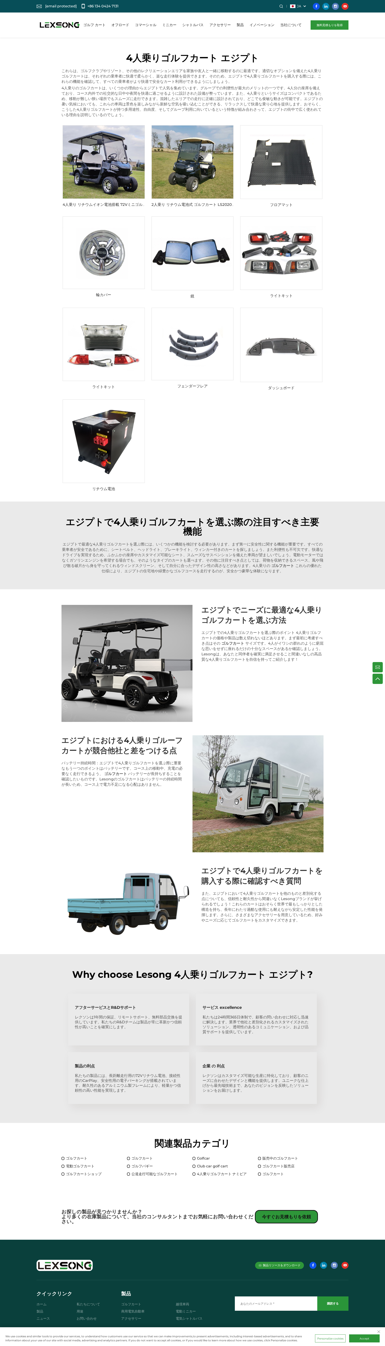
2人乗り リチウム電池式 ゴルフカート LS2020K (193, 204)
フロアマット (281, 205)
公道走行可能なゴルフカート (154, 1174)
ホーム (42, 1304)
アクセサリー (220, 25)
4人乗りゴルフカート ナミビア (222, 1174)
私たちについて (88, 1304)
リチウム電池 (103, 489)
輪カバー (103, 295)
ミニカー (169, 25)
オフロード (120, 25)
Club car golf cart (212, 1166)
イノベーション (262, 25)
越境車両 (182, 1304)
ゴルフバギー (142, 1166)
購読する (333, 1303)
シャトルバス (193, 25)
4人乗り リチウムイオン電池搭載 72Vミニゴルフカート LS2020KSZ (121, 204)
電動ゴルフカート (80, 1166)
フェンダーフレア (192, 386)
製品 (240, 25)
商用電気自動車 (133, 1311)
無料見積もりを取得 (330, 25)
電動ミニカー (186, 1311)
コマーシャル (145, 25)
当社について (291, 25)
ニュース (43, 1318)
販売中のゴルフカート (280, 1158)
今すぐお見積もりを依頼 (286, 1216)
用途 (80, 1311)
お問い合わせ (87, 1318)
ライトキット (281, 295)
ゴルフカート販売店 (278, 1166)
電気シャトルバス (189, 1318)
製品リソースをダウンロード (282, 1265)
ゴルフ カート (94, 25)
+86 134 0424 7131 (103, 6)
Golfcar (203, 1158)
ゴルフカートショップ (84, 1174)
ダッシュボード (281, 388)
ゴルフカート (76, 1158)
